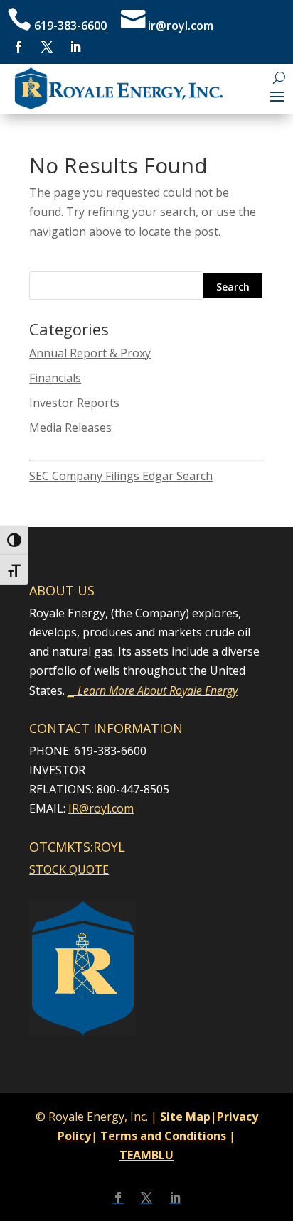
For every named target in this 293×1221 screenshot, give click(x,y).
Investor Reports (74, 403)
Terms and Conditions (163, 1136)
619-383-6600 (70, 25)
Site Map (185, 1116)
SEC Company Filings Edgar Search (121, 476)
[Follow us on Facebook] (18, 47)
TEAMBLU (146, 1155)
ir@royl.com (179, 25)
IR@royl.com (101, 808)
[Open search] (279, 78)
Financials (55, 378)
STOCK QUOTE (69, 869)
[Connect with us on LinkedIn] (75, 47)
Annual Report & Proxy (90, 353)
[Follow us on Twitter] (47, 47)
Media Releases (70, 427)
